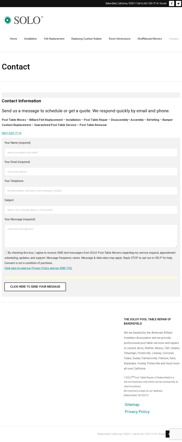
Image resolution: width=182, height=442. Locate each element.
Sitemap (132, 404)
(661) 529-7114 (11, 133)
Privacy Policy (137, 411)
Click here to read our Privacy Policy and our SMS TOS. (38, 268)
